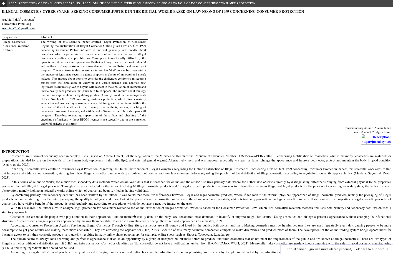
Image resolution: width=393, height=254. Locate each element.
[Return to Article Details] (3, 3)
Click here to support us (370, 249)
